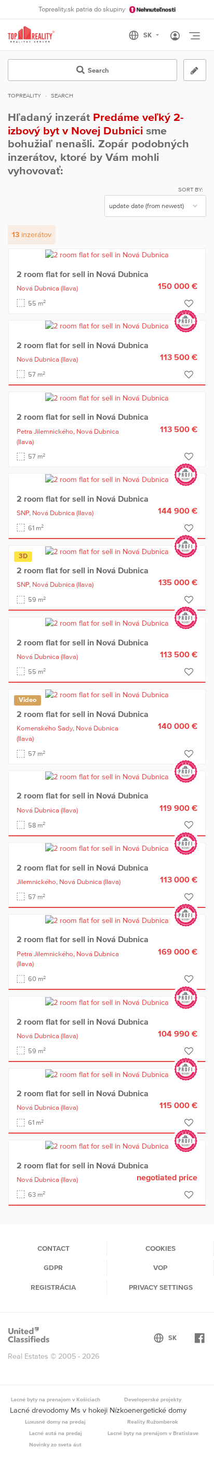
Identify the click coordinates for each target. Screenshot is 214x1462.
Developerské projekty (152, 1399)
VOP (160, 1267)
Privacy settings (161, 1287)
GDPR (53, 1267)
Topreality (24, 95)
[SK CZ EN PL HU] (148, 35)
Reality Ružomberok (152, 1421)
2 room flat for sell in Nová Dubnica (83, 274)
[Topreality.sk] (31, 35)
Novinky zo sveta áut (55, 1444)
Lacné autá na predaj (55, 1433)
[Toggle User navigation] (175, 36)
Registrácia (53, 1287)
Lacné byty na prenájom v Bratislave (153, 1433)
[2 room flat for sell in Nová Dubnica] (107, 254)
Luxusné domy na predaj (55, 1421)
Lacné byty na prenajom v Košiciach (55, 1399)
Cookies (160, 1248)
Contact (53, 1248)
